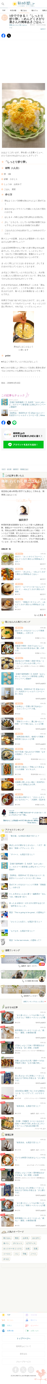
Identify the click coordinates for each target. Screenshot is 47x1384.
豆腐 (35, 1249)
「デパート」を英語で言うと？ (22, 854)
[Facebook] (3, 37)
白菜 (28, 1249)
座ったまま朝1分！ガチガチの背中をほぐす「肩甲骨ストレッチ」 (27, 904)
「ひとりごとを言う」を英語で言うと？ (25, 922)
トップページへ (23, 1338)
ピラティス (31, 1243)
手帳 (24, 1254)
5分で (3, 469)
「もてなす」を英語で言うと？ (22, 931)
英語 (17, 1238)
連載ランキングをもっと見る (33, 1001)
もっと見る (38, 615)
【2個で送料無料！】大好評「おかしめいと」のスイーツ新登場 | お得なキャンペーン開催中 (27, 867)
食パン (6, 1243)
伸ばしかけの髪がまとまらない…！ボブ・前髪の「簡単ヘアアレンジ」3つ (27, 846)
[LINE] (14, 424)
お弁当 (25, 1238)
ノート (33, 1254)
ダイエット (17, 1243)
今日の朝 (34, 1315)
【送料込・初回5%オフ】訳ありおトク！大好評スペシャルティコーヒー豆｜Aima (27, 876)
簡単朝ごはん (24, 469)
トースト (7, 1254)
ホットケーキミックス (12, 1249)
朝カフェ (34, 1320)
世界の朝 (10, 1331)
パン (17, 1254)
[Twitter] (9, 37)
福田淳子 (43, 29)
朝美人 (9, 1325)
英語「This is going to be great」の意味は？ (27, 912)
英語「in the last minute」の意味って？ (25, 940)
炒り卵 (9, 469)
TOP (8, 1315)
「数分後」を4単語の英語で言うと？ (24, 836)
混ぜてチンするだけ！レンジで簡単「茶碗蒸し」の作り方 (25, 886)
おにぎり (36, 1238)
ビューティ (35, 1325)
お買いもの (35, 1331)
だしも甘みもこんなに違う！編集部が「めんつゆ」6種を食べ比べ (27, 895)
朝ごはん (7, 1238)
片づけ (6, 1259)
